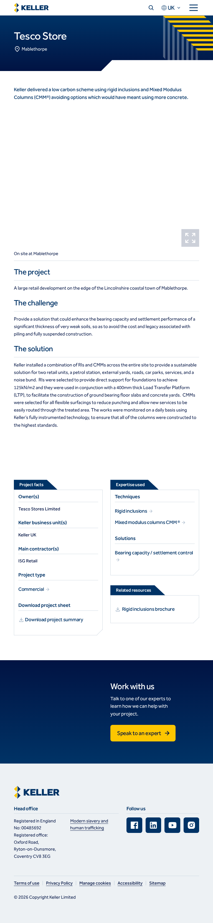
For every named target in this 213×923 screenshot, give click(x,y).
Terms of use (26, 883)
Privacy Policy (59, 883)
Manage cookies (95, 883)
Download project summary (53, 620)
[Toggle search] (151, 7)
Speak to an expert (139, 733)
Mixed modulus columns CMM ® (148, 522)
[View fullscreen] (190, 238)
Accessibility (130, 883)
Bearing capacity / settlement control (154, 553)
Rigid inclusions (131, 511)
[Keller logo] (31, 8)
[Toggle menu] (193, 7)
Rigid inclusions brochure (148, 609)
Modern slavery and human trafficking (89, 824)
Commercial (31, 589)
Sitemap (157, 883)
